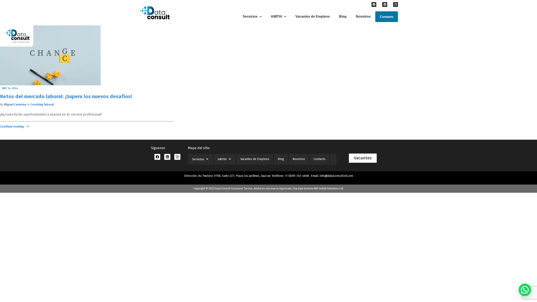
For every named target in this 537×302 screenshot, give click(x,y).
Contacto (386, 16)
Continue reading (12, 126)
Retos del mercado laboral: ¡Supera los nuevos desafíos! (66, 96)
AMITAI (276, 16)
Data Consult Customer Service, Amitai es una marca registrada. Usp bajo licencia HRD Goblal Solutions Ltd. (279, 188)
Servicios (250, 16)
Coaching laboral (42, 104)
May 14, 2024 (10, 88)
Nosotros (363, 16)
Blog (343, 16)
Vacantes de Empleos (312, 16)
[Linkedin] (384, 4)
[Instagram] (395, 4)
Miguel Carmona (15, 104)
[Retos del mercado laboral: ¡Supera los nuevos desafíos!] (50, 55)
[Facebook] (373, 4)
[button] (252, 16)
